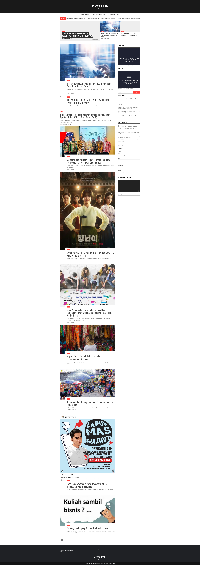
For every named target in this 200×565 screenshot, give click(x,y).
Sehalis (63, 31)
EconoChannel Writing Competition (124, 155)
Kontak (118, 14)
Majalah (119, 163)
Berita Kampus (120, 148)
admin (64, 38)
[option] (80, 31)
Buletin (119, 153)
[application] (129, 186)
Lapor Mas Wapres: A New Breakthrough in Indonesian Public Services (87, 485)
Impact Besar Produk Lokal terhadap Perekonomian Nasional (84, 357)
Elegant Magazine (106, 563)
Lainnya (119, 160)
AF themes (113, 563)
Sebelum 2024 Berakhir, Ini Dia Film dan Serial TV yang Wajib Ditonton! (90, 254)
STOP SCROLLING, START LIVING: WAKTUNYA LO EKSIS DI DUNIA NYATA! (107, 18)
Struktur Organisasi (100, 14)
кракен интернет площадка (123, 125)
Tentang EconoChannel (110, 14)
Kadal (119, 158)
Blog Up (119, 151)
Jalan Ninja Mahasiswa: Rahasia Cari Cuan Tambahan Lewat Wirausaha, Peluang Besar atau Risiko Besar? (89, 312)
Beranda (82, 14)
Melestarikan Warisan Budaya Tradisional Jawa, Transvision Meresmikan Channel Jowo (89, 161)
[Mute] (137, 191)
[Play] (119, 191)
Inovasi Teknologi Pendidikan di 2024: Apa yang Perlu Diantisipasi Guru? (83, 18)
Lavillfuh (119, 132)
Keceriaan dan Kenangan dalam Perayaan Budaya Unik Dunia (90, 403)
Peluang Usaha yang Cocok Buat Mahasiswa (87, 528)
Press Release (120, 168)
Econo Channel (100, 5)
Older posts (70, 540)
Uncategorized (121, 172)
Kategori (87, 14)
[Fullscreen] (138, 191)
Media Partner (120, 165)
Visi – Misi (93, 14)
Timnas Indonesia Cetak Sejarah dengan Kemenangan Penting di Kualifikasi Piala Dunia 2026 (132, 18)
